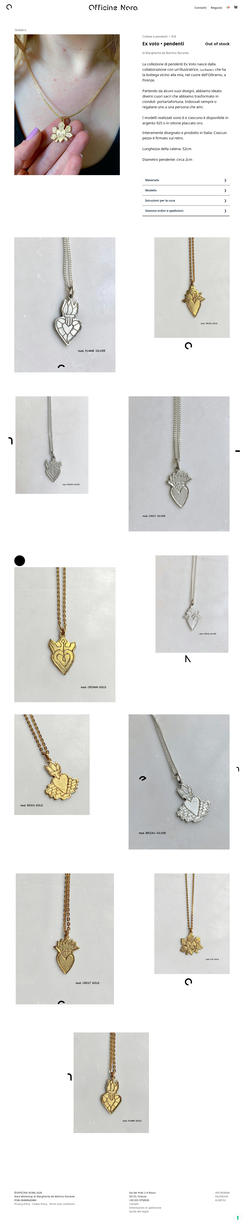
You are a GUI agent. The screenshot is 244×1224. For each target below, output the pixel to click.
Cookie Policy (39, 1204)
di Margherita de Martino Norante (165, 53)
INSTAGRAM (222, 1192)
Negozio (216, 8)
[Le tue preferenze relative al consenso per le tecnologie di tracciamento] (237, 1217)
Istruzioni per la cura (160, 200)
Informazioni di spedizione (145, 1207)
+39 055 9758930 (139, 1200)
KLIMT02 (220, 1200)
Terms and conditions (62, 1204)
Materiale (152, 180)
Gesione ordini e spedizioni (164, 211)
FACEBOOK (221, 1196)
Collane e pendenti (155, 36)
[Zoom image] (67, 104)
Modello (151, 190)
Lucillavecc (207, 70)
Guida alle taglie (139, 1211)
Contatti (200, 8)
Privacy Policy (22, 1204)
